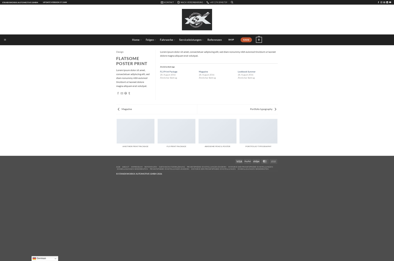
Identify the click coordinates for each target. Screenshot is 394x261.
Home (136, 39)
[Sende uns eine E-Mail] (384, 2)
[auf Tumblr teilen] (129, 93)
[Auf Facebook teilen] (118, 93)
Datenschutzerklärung (172, 167)
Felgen (150, 39)
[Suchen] (232, 2)
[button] (5, 39)
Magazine (203, 71)
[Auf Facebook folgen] (378, 2)
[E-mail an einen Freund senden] (122, 93)
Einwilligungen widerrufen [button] (132, 169)
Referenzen (214, 39)
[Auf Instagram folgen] (381, 2)
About (125, 167)
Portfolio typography (261, 109)
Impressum (137, 167)
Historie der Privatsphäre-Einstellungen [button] (250, 167)
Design (120, 51)
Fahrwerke (166, 39)
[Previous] (117, 137)
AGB (118, 167)
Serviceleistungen (190, 39)
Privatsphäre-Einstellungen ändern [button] (206, 167)
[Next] (277, 137)
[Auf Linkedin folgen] (387, 2)
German (41, 258)
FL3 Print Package (168, 71)
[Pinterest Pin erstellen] (125, 93)
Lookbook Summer (247, 71)
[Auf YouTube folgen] (390, 2)
